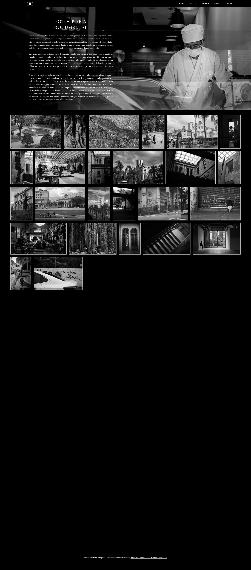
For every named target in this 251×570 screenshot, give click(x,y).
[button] (149, 557)
